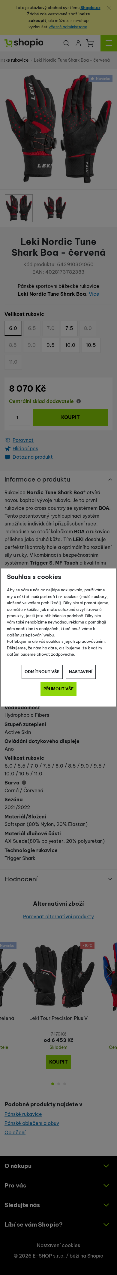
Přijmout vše (59, 688)
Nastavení (80, 671)
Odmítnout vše (42, 671)
